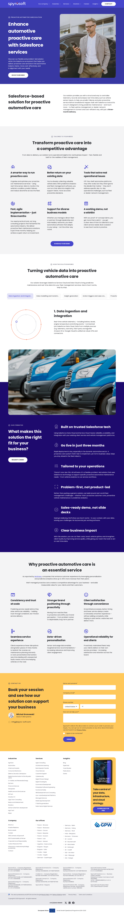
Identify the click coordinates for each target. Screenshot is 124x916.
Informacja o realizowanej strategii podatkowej (18, 847)
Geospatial (11, 789)
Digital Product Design (42, 779)
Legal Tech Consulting (15, 799)
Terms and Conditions (85, 894)
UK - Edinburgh (69, 847)
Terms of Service (57, 894)
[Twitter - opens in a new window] (66, 903)
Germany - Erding (70, 828)
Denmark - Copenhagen (44, 857)
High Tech (11, 810)
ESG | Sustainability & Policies (16, 838)
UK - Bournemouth (70, 842)
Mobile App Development (43, 801)
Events (65, 773)
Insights (95, 4)
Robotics (10, 805)
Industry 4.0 (11, 797)
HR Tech (10, 794)
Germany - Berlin (70, 825)
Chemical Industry (13, 768)
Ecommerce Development (43, 784)
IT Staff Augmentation (42, 803)
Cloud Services (40, 771)
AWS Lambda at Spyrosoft (16, 835)
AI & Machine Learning (42, 765)
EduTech (10, 783)
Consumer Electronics (14, 771)
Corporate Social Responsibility (17, 841)
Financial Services (13, 786)
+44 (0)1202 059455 (55, 903)
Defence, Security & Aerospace (17, 773)
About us (10, 825)
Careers (86, 4)
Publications (66, 771)
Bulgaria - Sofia (42, 849)
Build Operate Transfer (42, 768)
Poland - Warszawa (43, 828)
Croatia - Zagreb (42, 855)
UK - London (68, 839)
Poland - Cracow (42, 830)
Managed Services (41, 798)
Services (66, 4)
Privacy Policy (81, 730)
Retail (10, 813)
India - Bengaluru (70, 833)
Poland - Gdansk (42, 841)
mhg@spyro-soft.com (21, 722)
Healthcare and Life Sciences (16, 791)
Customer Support (41, 773)
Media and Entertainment (15, 802)
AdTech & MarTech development (18, 808)
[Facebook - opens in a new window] (73, 903)
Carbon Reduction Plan (15, 844)
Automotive (11, 765)
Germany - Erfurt (70, 831)
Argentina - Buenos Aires (44, 844)
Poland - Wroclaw (42, 825)
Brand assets (12, 830)
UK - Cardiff (68, 850)
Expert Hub (66, 765)
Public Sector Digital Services (44, 806)
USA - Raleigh (69, 858)
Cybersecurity (40, 776)
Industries (55, 4)
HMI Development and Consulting (45, 792)
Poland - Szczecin (42, 836)
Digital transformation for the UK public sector (19, 777)
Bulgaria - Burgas (42, 847)
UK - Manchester (70, 844)
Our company (43, 4)
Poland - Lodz (41, 838)
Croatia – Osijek (42, 852)
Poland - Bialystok (42, 833)
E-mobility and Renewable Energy (18, 780)
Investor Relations (13, 827)
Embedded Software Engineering (45, 787)
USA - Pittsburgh (69, 855)
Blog (64, 763)
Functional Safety (41, 790)
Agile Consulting (40, 763)
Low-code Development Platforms (46, 795)
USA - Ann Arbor (69, 852)
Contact (108, 4)
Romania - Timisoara (71, 836)
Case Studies (67, 768)
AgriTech (10, 763)
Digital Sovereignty (41, 782)
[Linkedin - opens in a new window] (69, 903)
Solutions (76, 4)
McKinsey (38, 576)
